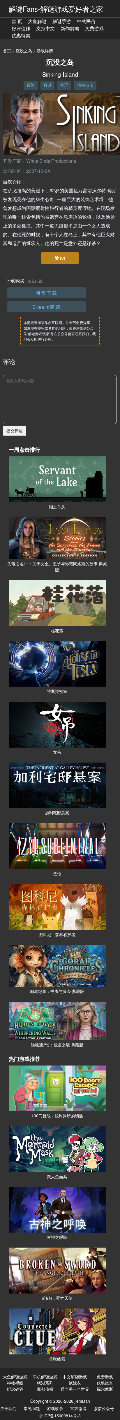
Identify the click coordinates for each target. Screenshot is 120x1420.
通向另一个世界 (75, 1389)
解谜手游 (61, 21)
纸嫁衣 (75, 1383)
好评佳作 (21, 28)
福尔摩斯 (105, 1389)
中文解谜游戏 (75, 1377)
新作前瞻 (70, 28)
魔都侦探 (45, 1389)
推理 (64, 85)
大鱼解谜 (37, 21)
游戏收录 (55, 1408)
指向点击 (85, 85)
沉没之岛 (24, 51)
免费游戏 (94, 28)
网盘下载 (47, 293)
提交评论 (14, 431)
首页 (7, 51)
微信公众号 (103, 1408)
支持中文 (45, 28)
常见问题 (32, 1408)
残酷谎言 (105, 1383)
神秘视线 (15, 1383)
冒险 (31, 85)
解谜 (47, 85)
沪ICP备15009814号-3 (60, 1416)
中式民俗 (86, 21)
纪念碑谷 (15, 1389)
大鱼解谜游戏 (15, 1377)
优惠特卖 (21, 35)
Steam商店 (46, 307)
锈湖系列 (45, 1383)
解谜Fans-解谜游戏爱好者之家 (56, 9)
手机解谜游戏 (45, 1377)
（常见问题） (34, 280)
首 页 (17, 21)
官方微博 (78, 1408)
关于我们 (8, 1408)
